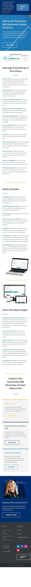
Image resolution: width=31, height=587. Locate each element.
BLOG (19, 533)
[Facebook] (22, 546)
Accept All (22, 7)
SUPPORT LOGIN (23, 537)
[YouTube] (18, 550)
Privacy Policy (7, 551)
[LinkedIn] (18, 546)
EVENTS (20, 530)
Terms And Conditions (6, 546)
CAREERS (20, 526)
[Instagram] (25, 546)
